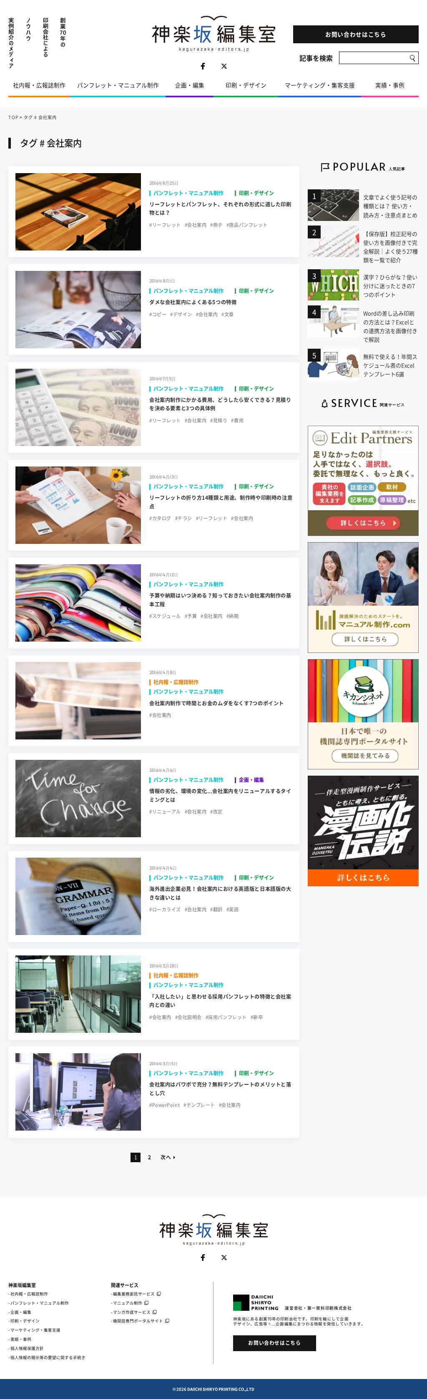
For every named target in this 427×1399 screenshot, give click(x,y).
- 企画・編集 (19, 1312)
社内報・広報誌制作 (39, 85)
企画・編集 (189, 85)
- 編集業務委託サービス (133, 1294)
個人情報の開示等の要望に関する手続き (47, 1357)
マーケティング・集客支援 (320, 85)
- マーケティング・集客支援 (34, 1330)
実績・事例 (389, 85)
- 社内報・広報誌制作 (28, 1294)
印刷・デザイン (246, 85)
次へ (166, 1157)
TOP (13, 117)
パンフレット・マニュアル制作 (118, 85)
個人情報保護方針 (27, 1348)
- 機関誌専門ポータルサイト (137, 1321)
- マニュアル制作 (126, 1303)
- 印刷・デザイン (24, 1321)
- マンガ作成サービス (131, 1312)
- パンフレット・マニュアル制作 (38, 1303)
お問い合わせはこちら (356, 34)
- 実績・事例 (19, 1339)
